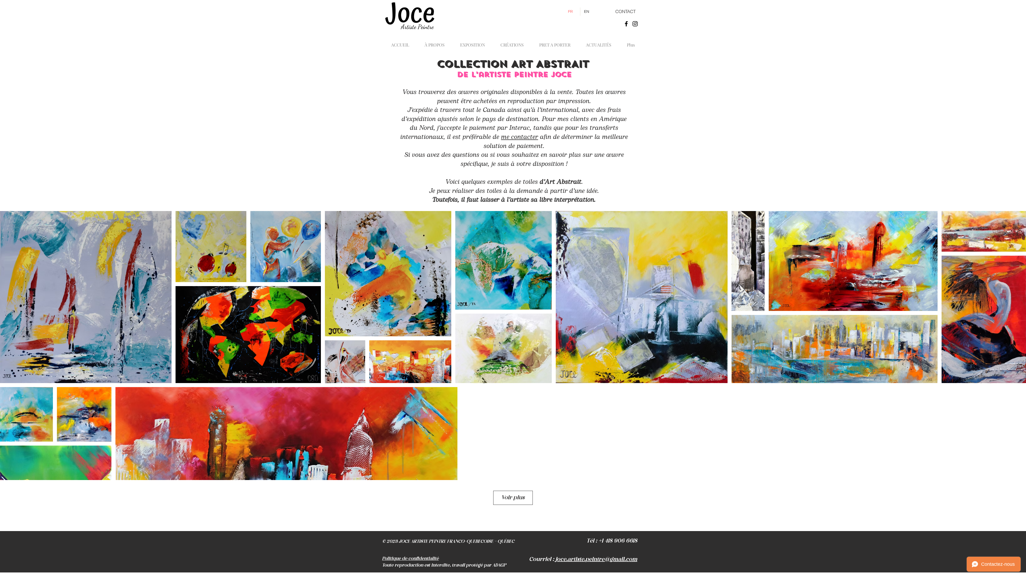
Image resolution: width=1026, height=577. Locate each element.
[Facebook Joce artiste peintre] (626, 23)
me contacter (519, 137)
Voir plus (513, 498)
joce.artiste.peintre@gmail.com (596, 559)
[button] (512, 42)
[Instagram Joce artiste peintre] (635, 23)
